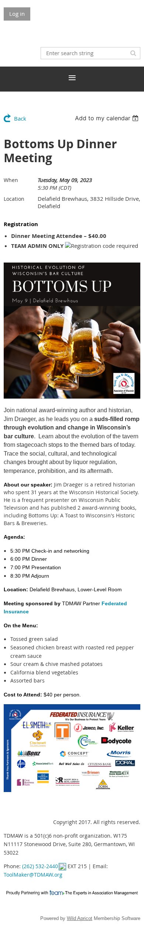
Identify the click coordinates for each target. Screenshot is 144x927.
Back (20, 118)
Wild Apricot (79, 918)
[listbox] (107, 118)
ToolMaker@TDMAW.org (33, 874)
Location (14, 198)
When (11, 180)
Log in (17, 13)
